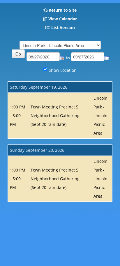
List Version (63, 27)
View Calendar (62, 19)
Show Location (63, 70)
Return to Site (63, 10)
